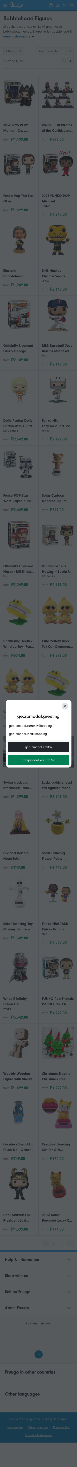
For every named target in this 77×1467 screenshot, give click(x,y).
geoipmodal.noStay (38, 747)
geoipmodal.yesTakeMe (38, 760)
